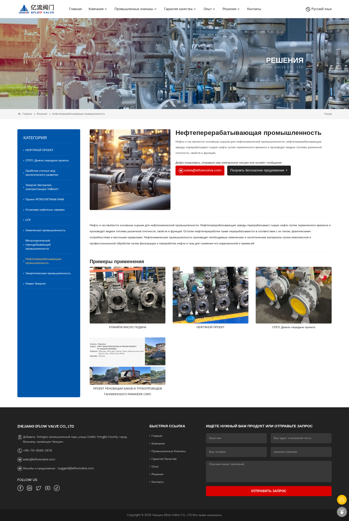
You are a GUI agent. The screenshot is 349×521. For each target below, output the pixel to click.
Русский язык (321, 9)
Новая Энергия (35, 283)
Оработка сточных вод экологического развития (41, 172)
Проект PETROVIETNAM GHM (44, 199)
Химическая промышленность (45, 230)
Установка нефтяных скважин (45, 209)
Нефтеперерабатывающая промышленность (78, 114)
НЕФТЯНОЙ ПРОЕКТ (39, 150)
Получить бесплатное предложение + (259, 170)
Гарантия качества (178, 9)
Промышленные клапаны (134, 9)
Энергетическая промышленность (48, 273)
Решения (229, 9)
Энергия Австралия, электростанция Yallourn (41, 187)
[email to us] (342, 500)
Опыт (208, 9)
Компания (96, 9)
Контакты (254, 9)
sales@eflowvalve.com (202, 170)
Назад (328, 114)
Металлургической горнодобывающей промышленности (38, 244)
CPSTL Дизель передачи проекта (47, 160)
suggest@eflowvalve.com (76, 468)
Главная (75, 9)
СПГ (28, 220)
